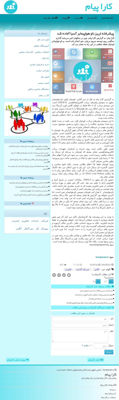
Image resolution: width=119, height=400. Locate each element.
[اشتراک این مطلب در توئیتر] (69, 275)
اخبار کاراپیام (94, 360)
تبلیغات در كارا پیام (108, 397)
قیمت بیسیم (43, 83)
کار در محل (44, 95)
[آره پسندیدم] (111, 281)
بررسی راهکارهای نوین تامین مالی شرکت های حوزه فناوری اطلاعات (89, 303)
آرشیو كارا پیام (110, 393)
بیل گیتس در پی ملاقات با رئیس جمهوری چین (96, 290)
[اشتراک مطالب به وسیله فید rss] (54, 275)
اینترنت (77, 18)
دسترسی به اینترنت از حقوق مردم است (34, 191)
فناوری (68, 269)
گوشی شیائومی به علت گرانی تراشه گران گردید (31, 195)
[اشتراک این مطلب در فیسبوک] (59, 275)
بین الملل (28, 228)
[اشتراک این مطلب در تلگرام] (64, 275)
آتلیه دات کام (43, 40)
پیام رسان (91, 18)
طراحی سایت (42, 70)
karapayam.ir (102, 257)
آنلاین (96, 269)
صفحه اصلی (106, 18)
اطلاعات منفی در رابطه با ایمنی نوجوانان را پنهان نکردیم (28, 182)
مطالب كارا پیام (49, 18)
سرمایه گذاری (82, 269)
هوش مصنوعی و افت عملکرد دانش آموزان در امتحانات (94, 295)
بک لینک (45, 58)
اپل (37, 228)
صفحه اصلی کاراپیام (16, 360)
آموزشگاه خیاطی (41, 46)
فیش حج (45, 77)
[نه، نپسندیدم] (98, 281)
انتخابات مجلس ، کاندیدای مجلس (34, 52)
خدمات (35, 220)
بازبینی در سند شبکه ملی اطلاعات (100, 299)
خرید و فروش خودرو (39, 64)
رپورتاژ (64, 18)
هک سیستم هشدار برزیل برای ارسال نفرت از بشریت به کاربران (28, 167)
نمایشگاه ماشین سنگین (38, 89)
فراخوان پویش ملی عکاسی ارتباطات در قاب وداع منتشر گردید (28, 161)
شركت (44, 220)
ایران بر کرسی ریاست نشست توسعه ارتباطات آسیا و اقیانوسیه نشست (29, 154)
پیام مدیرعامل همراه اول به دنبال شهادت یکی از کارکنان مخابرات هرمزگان (28, 147)
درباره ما (113, 389)
